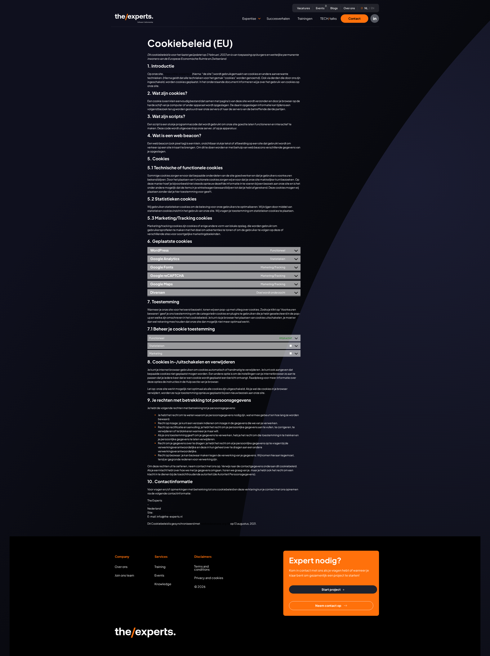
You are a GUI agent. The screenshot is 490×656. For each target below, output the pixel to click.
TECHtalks (328, 18)
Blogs (334, 8)
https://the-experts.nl (178, 73)
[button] (259, 18)
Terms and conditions (202, 567)
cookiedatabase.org (213, 523)
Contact (354, 18)
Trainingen (305, 18)
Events (320, 8)
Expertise (249, 18)
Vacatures (303, 8)
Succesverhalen (278, 18)
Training (160, 567)
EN (369, 8)
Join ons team (124, 575)
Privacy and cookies (208, 578)
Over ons (349, 8)
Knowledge (162, 584)
